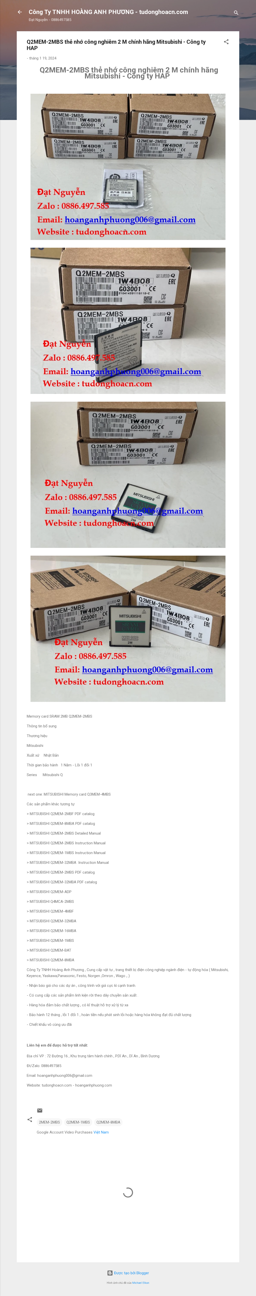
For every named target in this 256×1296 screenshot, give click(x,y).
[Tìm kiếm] (236, 13)
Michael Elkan (140, 1283)
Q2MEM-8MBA (108, 1122)
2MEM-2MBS (49, 1122)
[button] (226, 42)
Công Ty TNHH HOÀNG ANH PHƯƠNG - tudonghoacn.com (108, 11)
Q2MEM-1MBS (78, 1122)
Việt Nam (101, 1132)
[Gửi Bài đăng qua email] (40, 1112)
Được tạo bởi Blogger (131, 1273)
